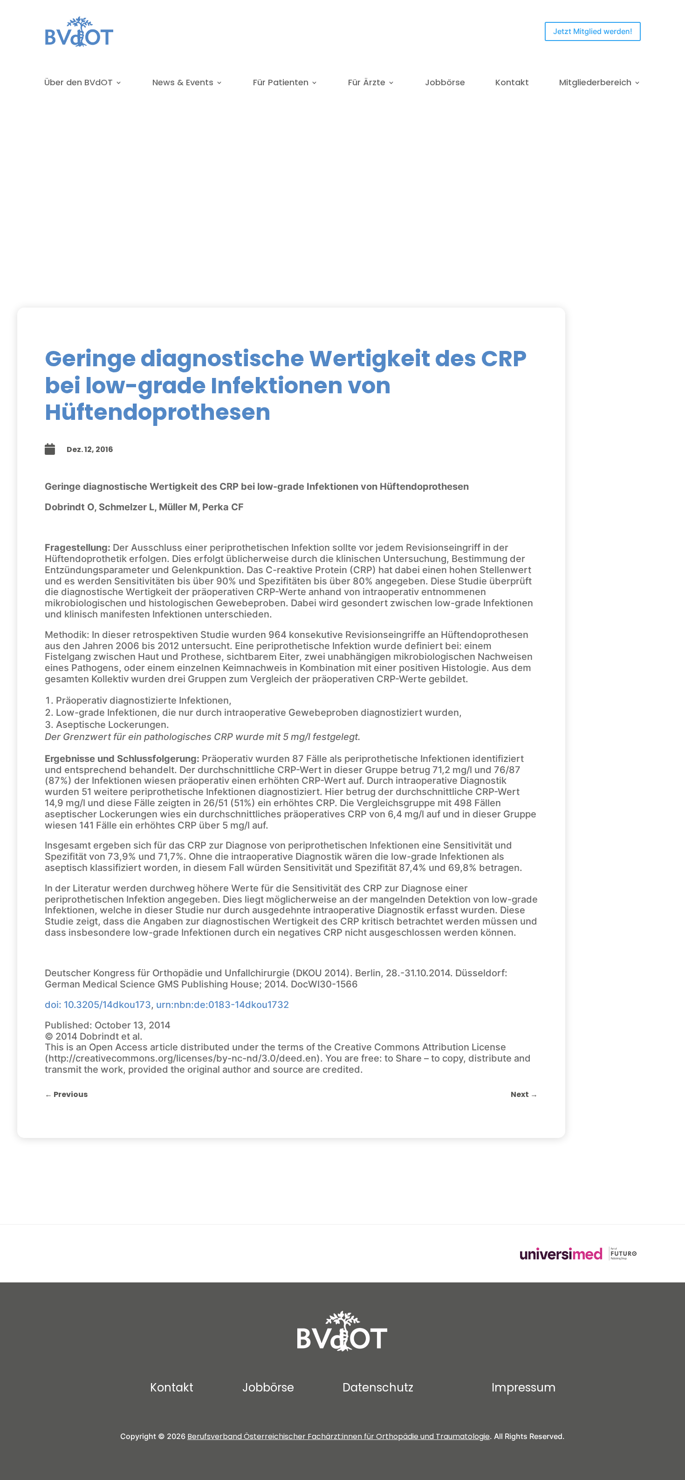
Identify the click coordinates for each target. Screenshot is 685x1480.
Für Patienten (280, 83)
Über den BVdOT (78, 83)
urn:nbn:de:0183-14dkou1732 (222, 1004)
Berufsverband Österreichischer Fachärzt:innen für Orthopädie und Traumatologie (338, 1436)
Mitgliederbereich (595, 83)
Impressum (524, 1387)
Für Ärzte (366, 83)
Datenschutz (377, 1387)
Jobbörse (445, 83)
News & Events (182, 83)
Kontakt (512, 83)
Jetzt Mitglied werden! (592, 31)
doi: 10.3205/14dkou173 (98, 1004)
